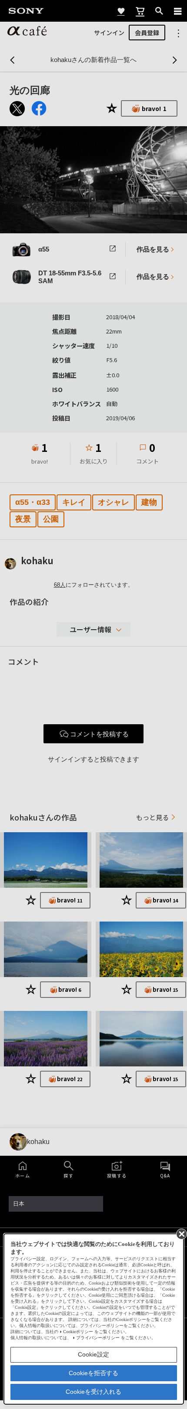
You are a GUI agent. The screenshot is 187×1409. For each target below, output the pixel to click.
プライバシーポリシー (98, 1337)
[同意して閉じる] (181, 1233)
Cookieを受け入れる (93, 1391)
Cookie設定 (93, 1354)
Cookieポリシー (78, 1331)
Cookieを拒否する (93, 1373)
